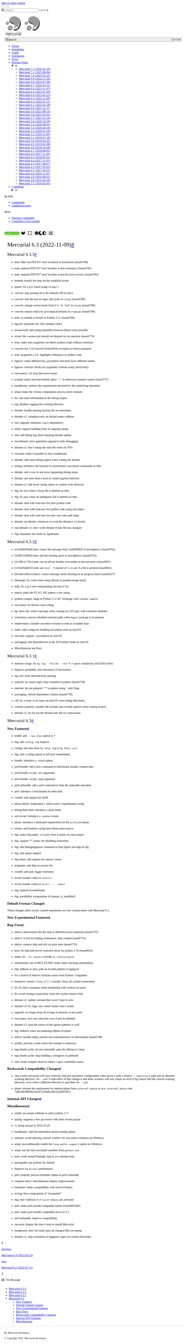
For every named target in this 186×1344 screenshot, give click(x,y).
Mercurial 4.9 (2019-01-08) (34, 144)
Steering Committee (23, 217)
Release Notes (20, 62)
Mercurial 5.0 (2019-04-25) (34, 140)
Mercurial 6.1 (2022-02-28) (34, 104)
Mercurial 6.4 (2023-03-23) (34, 95)
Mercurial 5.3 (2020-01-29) (34, 131)
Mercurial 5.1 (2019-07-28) (34, 137)
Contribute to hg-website (26, 221)
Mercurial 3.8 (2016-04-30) (34, 180)
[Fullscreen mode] (30, 233)
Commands (18, 202)
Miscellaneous (24, 1321)
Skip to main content (13, 3)
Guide (15, 52)
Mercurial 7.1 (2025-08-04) (34, 72)
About (15, 46)
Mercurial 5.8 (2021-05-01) (34, 114)
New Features (24, 1301)
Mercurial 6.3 (16, 1298)
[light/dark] (40, 233)
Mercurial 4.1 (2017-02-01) (34, 170)
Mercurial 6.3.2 (17, 1291)
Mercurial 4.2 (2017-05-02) (34, 167)
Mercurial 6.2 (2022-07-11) (34, 101)
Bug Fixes (22, 1311)
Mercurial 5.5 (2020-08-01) (34, 124)
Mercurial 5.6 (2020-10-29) (34, 121)
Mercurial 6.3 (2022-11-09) (34, 98)
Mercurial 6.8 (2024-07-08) (34, 82)
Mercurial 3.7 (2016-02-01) (34, 183)
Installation (18, 49)
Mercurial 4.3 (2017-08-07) (34, 163)
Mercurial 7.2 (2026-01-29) (34, 68)
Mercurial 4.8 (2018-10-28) (34, 147)
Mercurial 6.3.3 (17, 1288)
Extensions (18, 55)
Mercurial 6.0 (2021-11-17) (34, 108)
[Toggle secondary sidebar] (50, 233)
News (15, 59)
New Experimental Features (32, 1308)
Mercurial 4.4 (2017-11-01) (34, 160)
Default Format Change (29, 1305)
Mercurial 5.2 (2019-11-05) (34, 134)
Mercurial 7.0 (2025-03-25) (34, 75)
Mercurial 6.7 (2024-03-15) (34, 85)
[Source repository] (23, 233)
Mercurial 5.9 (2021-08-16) (34, 111)
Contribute (18, 186)
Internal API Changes (28, 1318)
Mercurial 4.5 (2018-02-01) (34, 157)
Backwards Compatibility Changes (36, 1314)
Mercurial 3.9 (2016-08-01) (34, 176)
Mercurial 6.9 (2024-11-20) (34, 78)
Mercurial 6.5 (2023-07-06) (34, 91)
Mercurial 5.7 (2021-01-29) (34, 118)
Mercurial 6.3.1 (17, 1295)
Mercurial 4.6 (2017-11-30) (34, 154)
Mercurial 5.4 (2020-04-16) (34, 127)
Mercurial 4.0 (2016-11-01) (34, 173)
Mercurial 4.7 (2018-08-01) (34, 150)
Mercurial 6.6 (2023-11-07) (34, 88)
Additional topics (21, 205)
